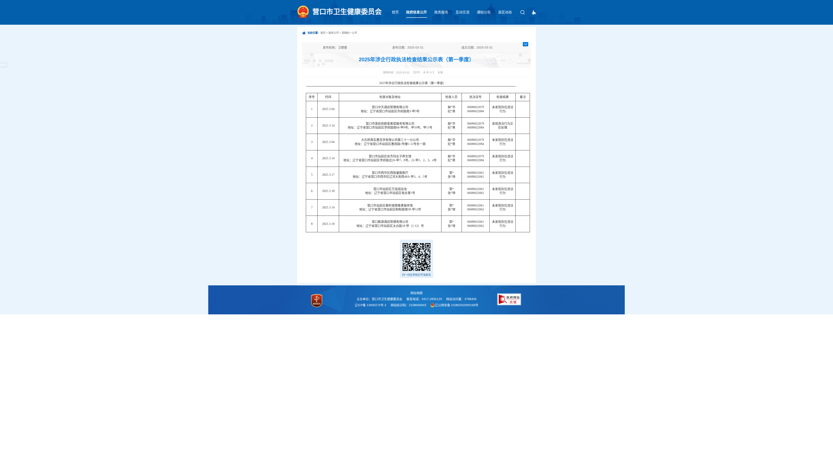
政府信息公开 (416, 12)
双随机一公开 (349, 32)
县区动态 (505, 12)
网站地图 (416, 293)
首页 (395, 12)
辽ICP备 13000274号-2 (370, 305)
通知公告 (484, 12)
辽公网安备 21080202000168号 (456, 305)
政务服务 (441, 12)
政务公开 (333, 32)
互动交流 (462, 12)
